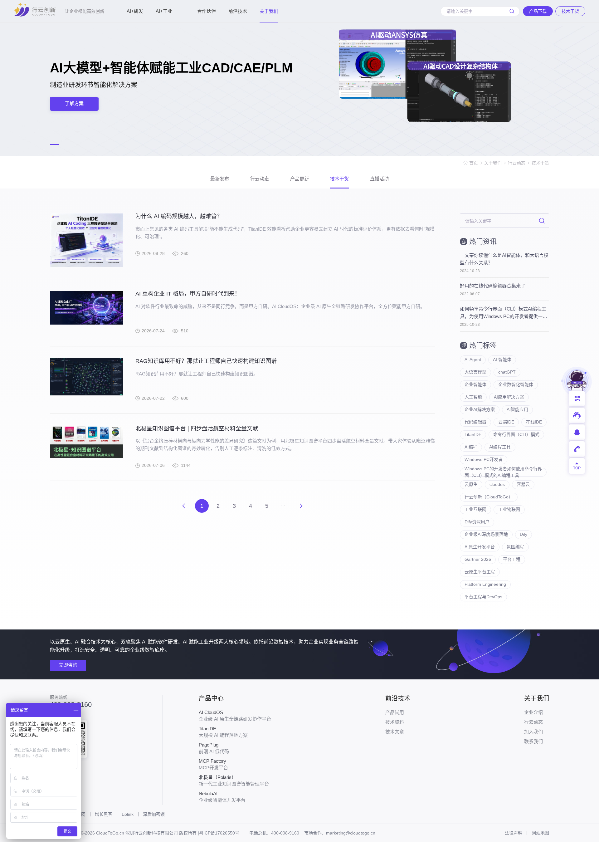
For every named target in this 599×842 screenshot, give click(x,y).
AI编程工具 (500, 446)
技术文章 (394, 731)
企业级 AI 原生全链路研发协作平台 (235, 716)
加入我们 (533, 731)
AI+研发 (135, 11)
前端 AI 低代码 (214, 748)
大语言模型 (475, 372)
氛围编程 (515, 546)
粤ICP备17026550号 (219, 832)
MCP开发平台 (213, 764)
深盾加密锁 (154, 814)
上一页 (184, 506)
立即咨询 (68, 665)
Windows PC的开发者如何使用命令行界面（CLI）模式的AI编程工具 (503, 472)
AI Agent (473, 359)
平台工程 (511, 559)
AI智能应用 (517, 409)
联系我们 (533, 741)
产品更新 (299, 178)
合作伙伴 (206, 11)
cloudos (497, 484)
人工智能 (473, 396)
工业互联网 (475, 509)
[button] (54, 144)
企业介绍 (533, 712)
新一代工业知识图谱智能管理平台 (234, 780)
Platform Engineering (485, 584)
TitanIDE (473, 434)
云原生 (471, 484)
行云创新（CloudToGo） (489, 496)
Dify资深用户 (477, 521)
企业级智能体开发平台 (222, 797)
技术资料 (394, 722)
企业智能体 (475, 384)
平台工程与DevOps (483, 596)
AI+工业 (164, 11)
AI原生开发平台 (480, 546)
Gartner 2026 (478, 559)
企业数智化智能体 (515, 384)
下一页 (301, 506)
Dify (523, 534)
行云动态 (516, 162)
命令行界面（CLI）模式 (516, 434)
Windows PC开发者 (484, 459)
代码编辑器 (475, 421)
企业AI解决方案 (480, 409)
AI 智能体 (502, 359)
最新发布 (219, 178)
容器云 (523, 484)
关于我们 (269, 11)
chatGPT (507, 372)
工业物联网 (509, 509)
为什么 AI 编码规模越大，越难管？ (178, 216)
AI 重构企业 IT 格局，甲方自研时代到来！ (187, 294)
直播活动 (379, 178)
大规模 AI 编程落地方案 (223, 732)
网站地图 (540, 832)
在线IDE (534, 421)
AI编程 (471, 446)
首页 (473, 162)
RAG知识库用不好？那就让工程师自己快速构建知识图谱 (206, 361)
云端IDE (506, 421)
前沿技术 (237, 11)
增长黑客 (103, 814)
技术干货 (540, 162)
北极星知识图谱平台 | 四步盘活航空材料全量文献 (196, 428)
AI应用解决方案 (509, 396)
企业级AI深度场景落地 (486, 534)
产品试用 (394, 712)
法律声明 (513, 832)
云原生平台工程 (480, 571)
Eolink (128, 814)
